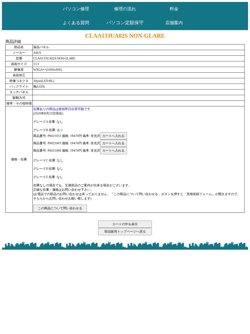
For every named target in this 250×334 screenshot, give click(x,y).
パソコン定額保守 (125, 22)
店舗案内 (174, 22)
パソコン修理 (76, 8)
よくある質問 (76, 22)
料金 (174, 8)
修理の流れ (125, 8)
